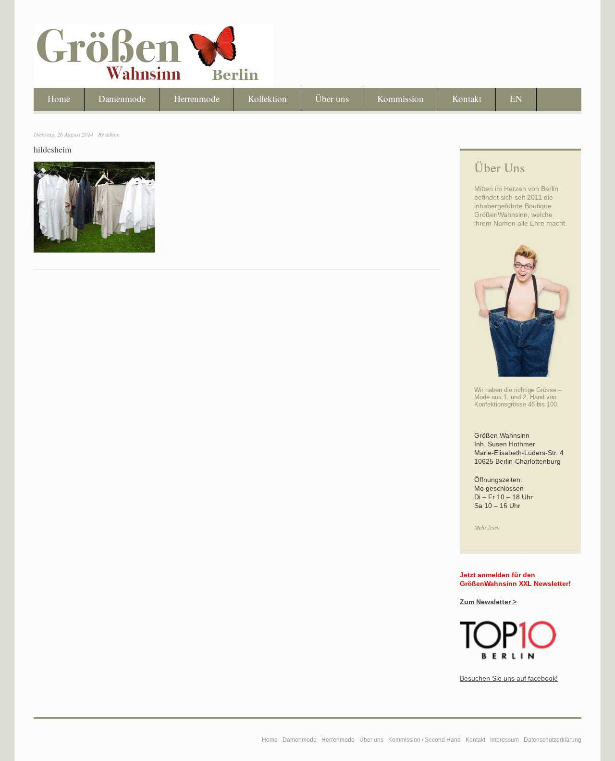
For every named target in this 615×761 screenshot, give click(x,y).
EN (516, 98)
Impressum (504, 739)
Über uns (332, 98)
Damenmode (122, 98)
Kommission (400, 98)
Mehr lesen (487, 527)
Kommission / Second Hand (424, 739)
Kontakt (466, 98)
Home (59, 98)
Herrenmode (197, 98)
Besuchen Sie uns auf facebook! (509, 678)
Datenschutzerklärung (552, 739)
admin (112, 134)
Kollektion (267, 98)
